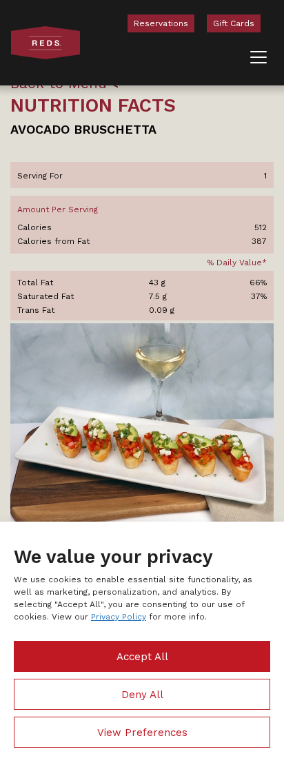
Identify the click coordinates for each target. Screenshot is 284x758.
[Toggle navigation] (258, 57)
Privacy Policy (118, 617)
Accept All (142, 657)
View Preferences (142, 732)
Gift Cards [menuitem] (233, 23)
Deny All (142, 694)
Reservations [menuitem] (161, 23)
